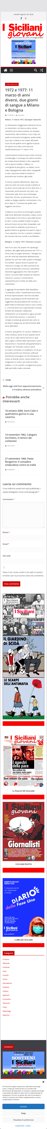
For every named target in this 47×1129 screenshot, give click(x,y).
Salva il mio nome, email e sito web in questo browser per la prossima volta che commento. (23, 581)
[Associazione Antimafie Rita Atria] (28, 9)
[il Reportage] (31, 6)
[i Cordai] (21, 6)
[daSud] (37, 2)
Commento (8, 506)
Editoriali (6, 970)
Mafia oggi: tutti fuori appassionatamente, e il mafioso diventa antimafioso (22, 395)
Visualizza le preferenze (23, 1120)
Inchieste (6, 974)
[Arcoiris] (15, 2)
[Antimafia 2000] (5, 2)
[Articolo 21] (23, 2)
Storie (5, 986)
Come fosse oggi (12, 91)
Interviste (6, 1010)
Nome (6, 539)
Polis (4, 978)
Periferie (6, 994)
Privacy (28, 1126)
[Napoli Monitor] (14, 9)
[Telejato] (3, 13)
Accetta (23, 1106)
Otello (8, 387)
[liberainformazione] (5, 9)
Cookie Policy (19, 1126)
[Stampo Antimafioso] (42, 9)
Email (6, 551)
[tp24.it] (8, 13)
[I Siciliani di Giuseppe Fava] (22, 13)
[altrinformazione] (10, 16)
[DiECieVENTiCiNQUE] (9, 6)
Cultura (5, 998)
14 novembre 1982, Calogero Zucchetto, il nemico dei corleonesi (21, 445)
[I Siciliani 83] (31, 13)
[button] (43, 1082)
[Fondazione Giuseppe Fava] (16, 13)
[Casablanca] (31, 2)
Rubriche (6, 1022)
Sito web (6, 562)
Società (5, 982)
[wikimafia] (13, 13)
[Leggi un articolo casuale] (41, 77)
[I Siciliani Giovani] (5, 77)
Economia (6, 1006)
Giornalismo (7, 990)
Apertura (6, 1002)
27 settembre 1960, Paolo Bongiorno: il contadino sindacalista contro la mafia (20, 468)
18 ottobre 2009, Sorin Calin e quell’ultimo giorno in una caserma (21, 421)
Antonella (21, 122)
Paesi (5, 1014)
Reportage (7, 1018)
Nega (23, 1113)
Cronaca (6, 966)
